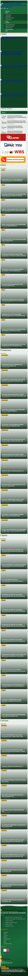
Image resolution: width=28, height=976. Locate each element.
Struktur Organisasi (9, 17)
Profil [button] (6, 12)
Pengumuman (7, 939)
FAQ (5, 940)
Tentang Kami (8, 14)
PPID (6, 30)
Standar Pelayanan (9, 26)
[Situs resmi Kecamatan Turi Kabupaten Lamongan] (2, 951)
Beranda (7, 11)
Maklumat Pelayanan (10, 24)
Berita (5, 937)
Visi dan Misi (8, 16)
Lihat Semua (3, 168)
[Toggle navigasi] (7, 8)
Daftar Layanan (8, 27)
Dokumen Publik (9, 29)
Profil (5, 934)
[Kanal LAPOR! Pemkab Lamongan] (4, 951)
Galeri (6, 21)
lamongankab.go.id (18, 1)
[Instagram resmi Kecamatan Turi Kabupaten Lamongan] (7, 951)
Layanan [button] (7, 22)
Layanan (6, 935)
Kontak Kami (8, 19)
